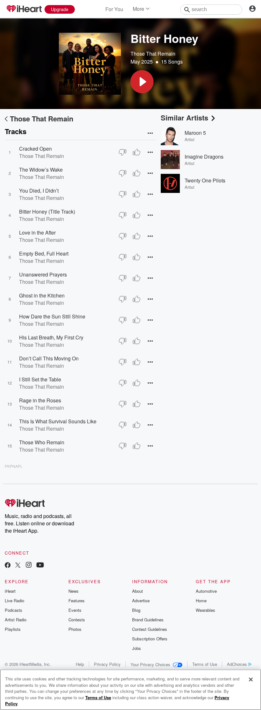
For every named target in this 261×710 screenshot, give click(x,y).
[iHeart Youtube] (40, 565)
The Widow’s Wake (41, 169)
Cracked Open (35, 148)
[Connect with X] (17, 565)
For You (114, 9)
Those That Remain (152, 53)
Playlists (13, 629)
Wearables (205, 610)
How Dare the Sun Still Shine (52, 316)
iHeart (10, 591)
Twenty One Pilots (205, 180)
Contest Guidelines (149, 629)
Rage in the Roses (40, 400)
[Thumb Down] (122, 152)
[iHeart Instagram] (29, 565)
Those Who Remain (41, 442)
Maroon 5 (195, 132)
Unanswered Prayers (43, 274)
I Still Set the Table (40, 379)
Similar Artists (184, 118)
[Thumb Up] (136, 152)
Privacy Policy (107, 664)
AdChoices (237, 664)
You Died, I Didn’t (39, 190)
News (73, 591)
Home (201, 600)
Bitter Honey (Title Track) (47, 211)
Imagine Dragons (204, 156)
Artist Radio (15, 620)
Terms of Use (204, 664)
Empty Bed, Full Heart (43, 253)
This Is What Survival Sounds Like (57, 421)
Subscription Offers (149, 639)
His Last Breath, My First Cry (51, 337)
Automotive (206, 591)
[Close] (251, 679)
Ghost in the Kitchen (42, 295)
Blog (136, 610)
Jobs (136, 648)
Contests (76, 620)
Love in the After (37, 232)
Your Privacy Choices (150, 664)
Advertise (141, 600)
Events (74, 610)
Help (80, 664)
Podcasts (13, 610)
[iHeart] (24, 9)
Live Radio (14, 600)
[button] (141, 81)
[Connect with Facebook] (8, 565)
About (137, 591)
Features (76, 600)
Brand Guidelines (148, 620)
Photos (74, 629)
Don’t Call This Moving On (49, 358)
